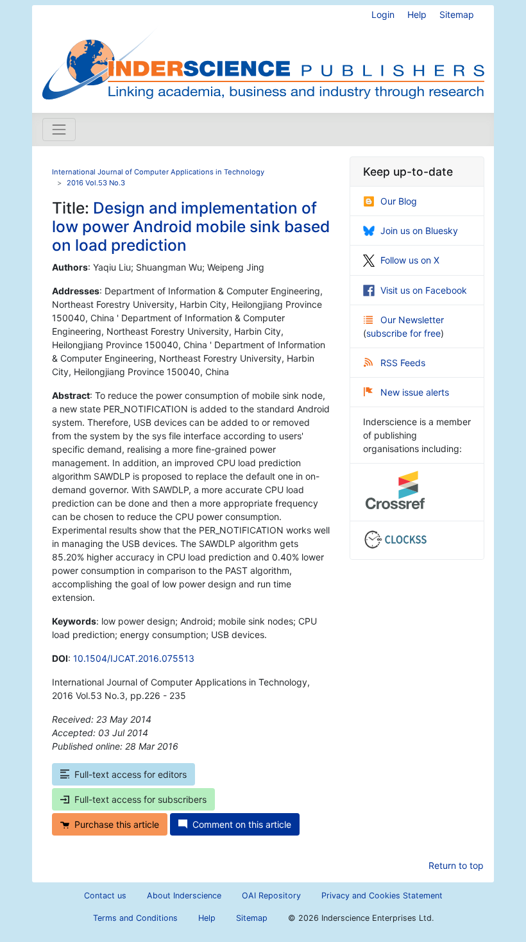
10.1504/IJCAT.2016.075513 (133, 658)
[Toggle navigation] (59, 129)
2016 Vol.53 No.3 (96, 182)
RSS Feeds (402, 362)
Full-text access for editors (130, 774)
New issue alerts (414, 392)
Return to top (456, 865)
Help (417, 14)
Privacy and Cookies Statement (382, 895)
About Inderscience (184, 895)
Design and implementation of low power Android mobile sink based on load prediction (191, 226)
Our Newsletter (412, 319)
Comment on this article (241, 824)
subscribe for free (403, 333)
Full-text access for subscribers (140, 799)
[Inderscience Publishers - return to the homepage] (263, 54)
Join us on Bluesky (419, 230)
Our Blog (398, 201)
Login (382, 14)
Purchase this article (116, 824)
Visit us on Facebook (423, 290)
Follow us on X (409, 260)
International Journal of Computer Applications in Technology (158, 171)
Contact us (105, 895)
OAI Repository (271, 895)
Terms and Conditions (135, 918)
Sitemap (456, 14)
